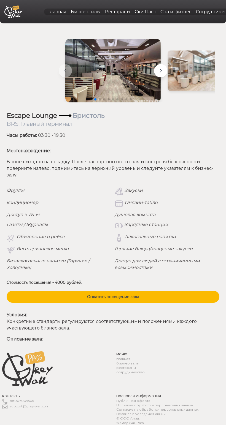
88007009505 (22, 401)
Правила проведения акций (141, 414)
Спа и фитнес (176, 11)
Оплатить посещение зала (113, 296)
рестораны (126, 368)
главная (123, 359)
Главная (57, 11)
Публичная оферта (133, 401)
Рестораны (117, 11)
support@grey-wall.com (29, 406)
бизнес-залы (127, 363)
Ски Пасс (145, 11)
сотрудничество (130, 372)
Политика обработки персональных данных (154, 405)
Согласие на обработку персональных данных (157, 409)
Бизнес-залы (86, 11)
